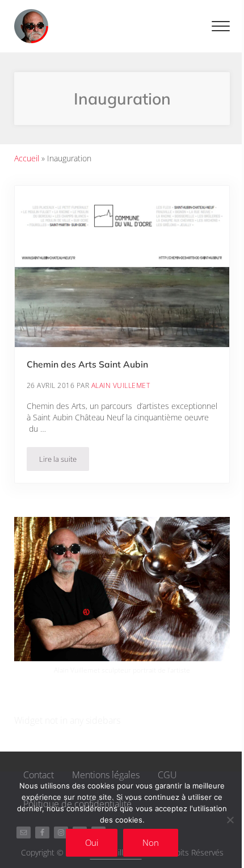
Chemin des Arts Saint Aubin (87, 364)
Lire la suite (64, 461)
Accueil (26, 158)
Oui (91, 842)
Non (150, 842)
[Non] (229, 819)
